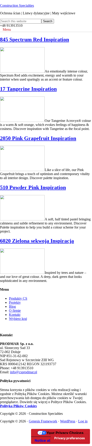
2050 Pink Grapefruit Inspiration (38, 138)
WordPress (67, 421)
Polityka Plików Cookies (18, 406)
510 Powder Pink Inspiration (33, 187)
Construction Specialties (17, 5)
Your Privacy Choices (65, 433)
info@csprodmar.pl (23, 372)
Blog (12, 306)
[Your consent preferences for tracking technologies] (69, 438)
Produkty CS (18, 298)
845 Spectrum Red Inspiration (34, 39)
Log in (83, 421)
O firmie (15, 310)
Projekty (15, 302)
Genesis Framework (43, 421)
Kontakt (14, 314)
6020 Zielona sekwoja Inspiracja (37, 241)
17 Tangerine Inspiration (28, 89)
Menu (7, 29)
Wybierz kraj (18, 319)
